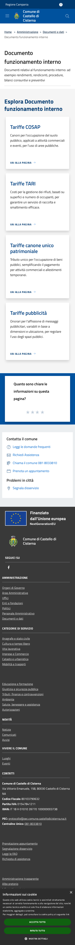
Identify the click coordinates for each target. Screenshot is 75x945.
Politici (6, 608)
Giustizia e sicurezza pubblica (20, 689)
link (67, 914)
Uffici (5, 598)
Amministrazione (27, 32)
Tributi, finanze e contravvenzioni (23, 694)
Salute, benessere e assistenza (21, 704)
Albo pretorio (10, 884)
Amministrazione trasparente (20, 878)
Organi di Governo (13, 588)
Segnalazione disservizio (17, 848)
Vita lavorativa (11, 649)
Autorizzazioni (11, 709)
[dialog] (37, 917)
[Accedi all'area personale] (60, 4)
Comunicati (9, 734)
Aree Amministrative (15, 593)
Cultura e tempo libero (16, 643)
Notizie (6, 729)
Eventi (6, 763)
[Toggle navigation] (7, 16)
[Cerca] (67, 16)
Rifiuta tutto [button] (37, 930)
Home (8, 32)
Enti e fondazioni (12, 603)
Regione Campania (16, 4)
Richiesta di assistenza (16, 859)
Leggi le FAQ (9, 854)
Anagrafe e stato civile (16, 638)
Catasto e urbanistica (15, 659)
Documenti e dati (53, 32)
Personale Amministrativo (18, 613)
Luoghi (6, 758)
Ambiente (8, 699)
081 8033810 (33, 824)
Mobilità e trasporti (14, 664)
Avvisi (6, 740)
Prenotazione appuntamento (20, 843)
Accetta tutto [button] (37, 922)
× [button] (71, 892)
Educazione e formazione (17, 684)
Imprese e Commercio (15, 654)
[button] (37, 938)
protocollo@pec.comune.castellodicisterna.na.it (37, 818)
